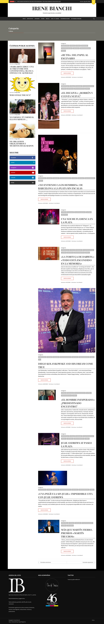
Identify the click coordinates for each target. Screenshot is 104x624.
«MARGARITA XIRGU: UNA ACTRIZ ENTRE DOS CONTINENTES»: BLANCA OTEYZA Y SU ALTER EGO (54, 1)
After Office (30, 18)
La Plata (64, 88)
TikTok (12, 182)
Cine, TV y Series (55, 18)
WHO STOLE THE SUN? (20, 95)
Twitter (13, 162)
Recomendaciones (65, 18)
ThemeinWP (14, 621)
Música (48, 18)
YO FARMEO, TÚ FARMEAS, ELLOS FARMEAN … (22, 118)
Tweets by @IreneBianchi (74, 579)
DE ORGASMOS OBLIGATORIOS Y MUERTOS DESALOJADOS (21, 143)
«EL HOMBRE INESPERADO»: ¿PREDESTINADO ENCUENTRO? (78, 403)
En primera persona (76, 18)
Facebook (13, 157)
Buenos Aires (65, 45)
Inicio (24, 18)
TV (39, 359)
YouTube (13, 172)
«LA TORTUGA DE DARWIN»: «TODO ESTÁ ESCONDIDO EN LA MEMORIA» (77, 260)
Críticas (72, 45)
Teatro (42, 18)
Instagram (13, 167)
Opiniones (37, 18)
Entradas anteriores (45, 562)
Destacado (84, 45)
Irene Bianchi (52, 8)
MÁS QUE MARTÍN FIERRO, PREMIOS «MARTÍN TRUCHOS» (77, 533)
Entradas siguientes (88, 562)
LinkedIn (13, 177)
